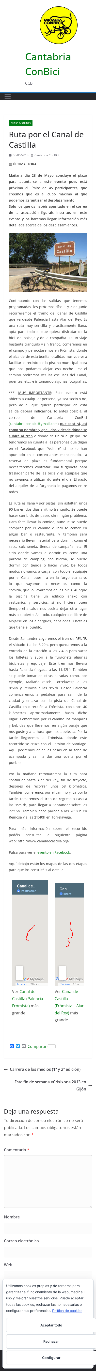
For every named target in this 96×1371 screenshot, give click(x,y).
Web (8, 1264)
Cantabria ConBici (46, 155)
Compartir (37, 1046)
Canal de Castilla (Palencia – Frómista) (29, 999)
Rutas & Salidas (21, 123)
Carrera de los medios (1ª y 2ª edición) (45, 1069)
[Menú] (7, 96)
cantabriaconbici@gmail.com (34, 423)
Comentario (16, 1149)
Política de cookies (67, 1310)
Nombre (12, 1217)
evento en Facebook (53, 852)
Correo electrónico (21, 1241)
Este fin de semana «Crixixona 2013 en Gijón (50, 1085)
